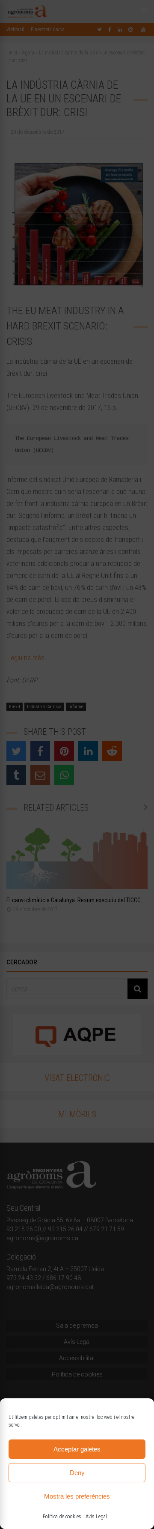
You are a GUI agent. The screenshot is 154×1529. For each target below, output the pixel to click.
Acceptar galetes (77, 1449)
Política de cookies (62, 1517)
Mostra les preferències (77, 1496)
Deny (77, 1472)
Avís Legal (96, 1517)
